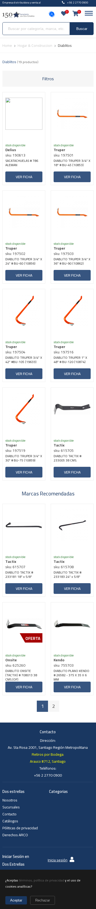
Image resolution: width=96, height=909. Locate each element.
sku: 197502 (15, 253)
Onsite (11, 660)
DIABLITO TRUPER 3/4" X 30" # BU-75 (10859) (23, 458)
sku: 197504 (15, 352)
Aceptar (16, 900)
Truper (59, 150)
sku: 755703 (64, 665)
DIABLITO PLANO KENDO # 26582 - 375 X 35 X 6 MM (71, 675)
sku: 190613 (15, 155)
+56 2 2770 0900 (48, 775)
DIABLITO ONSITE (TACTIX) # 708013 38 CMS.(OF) (21, 675)
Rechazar (42, 900)
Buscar (81, 29)
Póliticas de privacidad (20, 827)
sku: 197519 (15, 450)
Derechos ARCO (15, 834)
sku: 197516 (64, 352)
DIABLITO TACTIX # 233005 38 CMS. (67, 458)
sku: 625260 (15, 665)
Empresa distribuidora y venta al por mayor (21, 5)
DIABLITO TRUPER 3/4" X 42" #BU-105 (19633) (23, 360)
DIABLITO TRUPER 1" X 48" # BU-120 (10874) (70, 360)
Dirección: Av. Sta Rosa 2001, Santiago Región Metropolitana (48, 744)
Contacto (9, 814)
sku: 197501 (64, 155)
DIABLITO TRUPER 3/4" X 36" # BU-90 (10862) (72, 261)
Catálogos (10, 821)
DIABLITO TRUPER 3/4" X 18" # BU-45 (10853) (72, 163)
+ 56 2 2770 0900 (77, 2)
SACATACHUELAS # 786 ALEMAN (21, 163)
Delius (10, 150)
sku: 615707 (15, 566)
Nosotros (9, 800)
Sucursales (11, 807)
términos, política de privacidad (41, 880)
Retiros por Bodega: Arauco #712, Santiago (48, 758)
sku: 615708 (64, 566)
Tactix (59, 445)
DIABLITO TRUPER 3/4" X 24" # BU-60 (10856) (23, 261)
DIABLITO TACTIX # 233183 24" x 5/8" (67, 575)
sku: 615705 (64, 450)
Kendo (59, 660)
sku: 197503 (64, 253)
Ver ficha (24, 176)
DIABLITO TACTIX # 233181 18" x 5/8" (19, 575)
